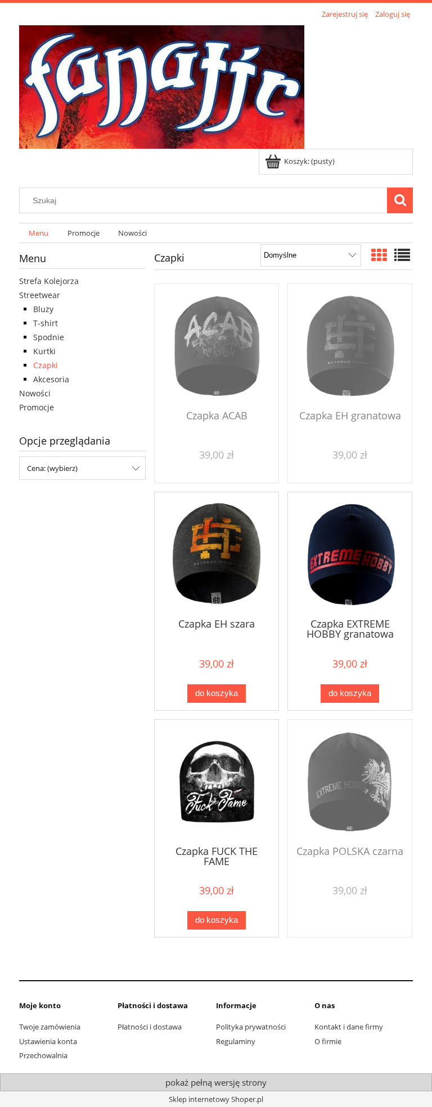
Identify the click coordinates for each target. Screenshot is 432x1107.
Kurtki (44, 351)
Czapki (45, 365)
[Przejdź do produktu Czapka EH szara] (216, 554)
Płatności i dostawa (150, 1027)
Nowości (35, 393)
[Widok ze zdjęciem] (379, 255)
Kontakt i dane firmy (348, 1027)
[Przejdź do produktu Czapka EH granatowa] (349, 345)
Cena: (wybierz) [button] (52, 468)
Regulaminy (235, 1041)
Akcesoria (51, 379)
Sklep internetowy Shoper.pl (216, 1099)
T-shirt (45, 323)
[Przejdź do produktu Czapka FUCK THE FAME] (216, 781)
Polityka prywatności (251, 1027)
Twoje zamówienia (49, 1027)
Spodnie (48, 337)
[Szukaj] (400, 200)
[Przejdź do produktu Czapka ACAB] (216, 345)
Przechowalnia (43, 1055)
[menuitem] (38, 233)
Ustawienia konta (48, 1041)
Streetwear (39, 295)
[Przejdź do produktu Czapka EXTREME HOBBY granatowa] (349, 554)
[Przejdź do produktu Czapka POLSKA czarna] (349, 781)
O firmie (327, 1041)
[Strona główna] (161, 85)
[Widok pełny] (402, 255)
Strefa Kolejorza (49, 281)
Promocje (36, 407)
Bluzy (43, 309)
